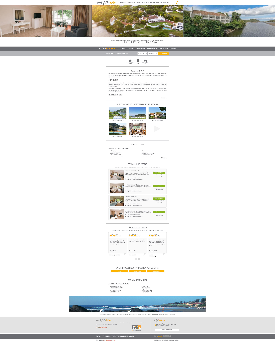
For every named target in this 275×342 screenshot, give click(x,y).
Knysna (139, 314)
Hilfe (104, 340)
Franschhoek (125, 314)
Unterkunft (144, 2)
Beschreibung (123, 48)
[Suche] (177, 2)
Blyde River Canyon (133, 314)
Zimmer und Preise (141, 48)
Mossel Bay (167, 314)
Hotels (119, 271)
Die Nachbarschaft (164, 48)
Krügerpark (149, 314)
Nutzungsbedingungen (110, 340)
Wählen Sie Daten (159, 172)
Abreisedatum (156, 53)
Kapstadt (114, 314)
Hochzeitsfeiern (155, 271)
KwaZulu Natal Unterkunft (134, 40)
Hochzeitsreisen (137, 271)
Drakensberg (155, 314)
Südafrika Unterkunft (122, 40)
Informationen (164, 2)
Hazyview (144, 314)
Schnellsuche (131, 2)
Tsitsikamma (161, 314)
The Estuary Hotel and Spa (101, 327)
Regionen (122, 2)
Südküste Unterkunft (146, 40)
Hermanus (172, 314)
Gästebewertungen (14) (152, 48)
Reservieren (173, 48)
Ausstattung (131, 48)
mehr (163, 98)
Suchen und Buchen (167, 329)
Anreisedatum (146, 53)
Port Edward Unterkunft (158, 40)
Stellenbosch (119, 314)
